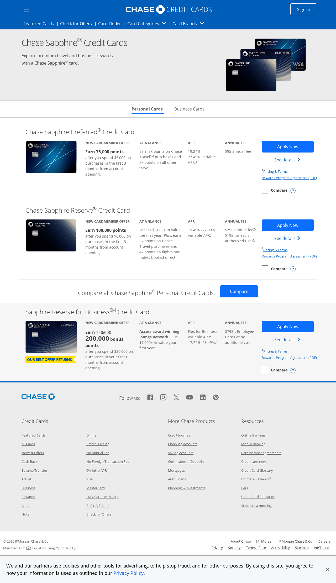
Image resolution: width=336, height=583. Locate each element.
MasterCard (95, 488)
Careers (324, 541)
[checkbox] (274, 190)
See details (288, 160)
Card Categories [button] (148, 23)
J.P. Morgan (265, 541)
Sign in (307, 9)
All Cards (28, 444)
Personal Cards (148, 109)
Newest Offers (33, 452)
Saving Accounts (180, 452)
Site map (302, 547)
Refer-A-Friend (97, 505)
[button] (328, 569)
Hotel (26, 514)
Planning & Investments (186, 488)
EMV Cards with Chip (102, 496)
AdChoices (322, 547)
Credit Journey (179, 435)
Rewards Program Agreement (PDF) (289, 177)
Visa (89, 479)
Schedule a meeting (256, 505)
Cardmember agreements (261, 452)
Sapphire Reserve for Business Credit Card (87, 311)
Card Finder (111, 23)
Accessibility (280, 547)
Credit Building (97, 444)
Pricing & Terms (275, 171)
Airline (26, 505)
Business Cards (189, 109)
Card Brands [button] (189, 23)
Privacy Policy (128, 573)
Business (28, 488)
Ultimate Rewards (256, 479)
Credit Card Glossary (257, 470)
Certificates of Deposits (186, 461)
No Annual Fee (97, 452)
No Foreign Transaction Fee (107, 461)
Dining (91, 435)
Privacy (217, 547)
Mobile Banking (253, 444)
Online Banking (253, 435)
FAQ (244, 488)
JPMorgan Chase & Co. (296, 541)
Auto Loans (177, 479)
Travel (26, 479)
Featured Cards (40, 23)
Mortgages (176, 470)
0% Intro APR (96, 470)
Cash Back (29, 461)
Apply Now (295, 147)
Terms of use (256, 547)
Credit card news (254, 461)
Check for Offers (77, 23)
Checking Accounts (182, 444)
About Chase (241, 541)
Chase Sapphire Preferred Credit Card (79, 131)
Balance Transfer (34, 470)
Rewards (28, 496)
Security (234, 547)
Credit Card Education (258, 496)
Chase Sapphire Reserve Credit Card (77, 210)
